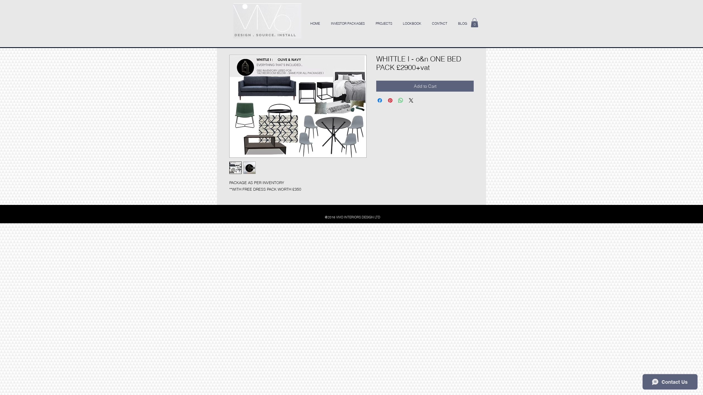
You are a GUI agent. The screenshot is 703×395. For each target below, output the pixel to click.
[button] (474, 22)
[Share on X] (411, 100)
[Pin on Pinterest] (390, 100)
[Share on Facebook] (379, 100)
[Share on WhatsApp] (400, 100)
